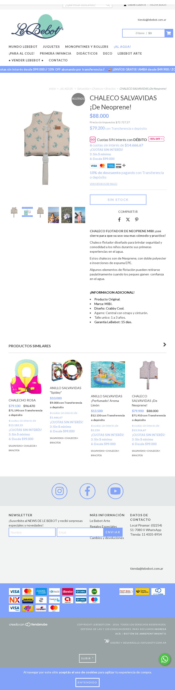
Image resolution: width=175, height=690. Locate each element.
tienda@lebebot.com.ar (152, 19)
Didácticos (87, 53)
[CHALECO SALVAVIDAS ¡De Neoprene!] (149, 375)
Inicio (52, 88)
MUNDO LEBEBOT (23, 46)
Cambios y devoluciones (107, 538)
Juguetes (51, 46)
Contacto (58, 60)
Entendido (87, 682)
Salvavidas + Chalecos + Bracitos (96, 88)
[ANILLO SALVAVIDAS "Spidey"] (67, 370)
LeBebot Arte (130, 53)
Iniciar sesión (158, 4)
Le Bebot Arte (100, 521)
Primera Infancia (55, 53)
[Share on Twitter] (128, 219)
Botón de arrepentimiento (145, 633)
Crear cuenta (137, 4)
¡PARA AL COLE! (22, 53)
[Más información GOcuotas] (156, 139)
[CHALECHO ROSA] (26, 377)
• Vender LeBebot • (26, 60)
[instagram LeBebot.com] (59, 491)
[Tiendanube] (29, 626)
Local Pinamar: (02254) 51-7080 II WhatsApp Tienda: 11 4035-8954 (146, 529)
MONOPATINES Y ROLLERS (86, 46)
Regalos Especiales (103, 526)
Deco (107, 53)
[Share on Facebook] (119, 219)
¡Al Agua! (122, 46)
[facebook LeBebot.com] (87, 491)
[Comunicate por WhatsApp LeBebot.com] (164, 659)
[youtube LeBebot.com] (116, 491)
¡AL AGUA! (66, 88)
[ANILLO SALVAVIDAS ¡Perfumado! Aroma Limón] (108, 375)
